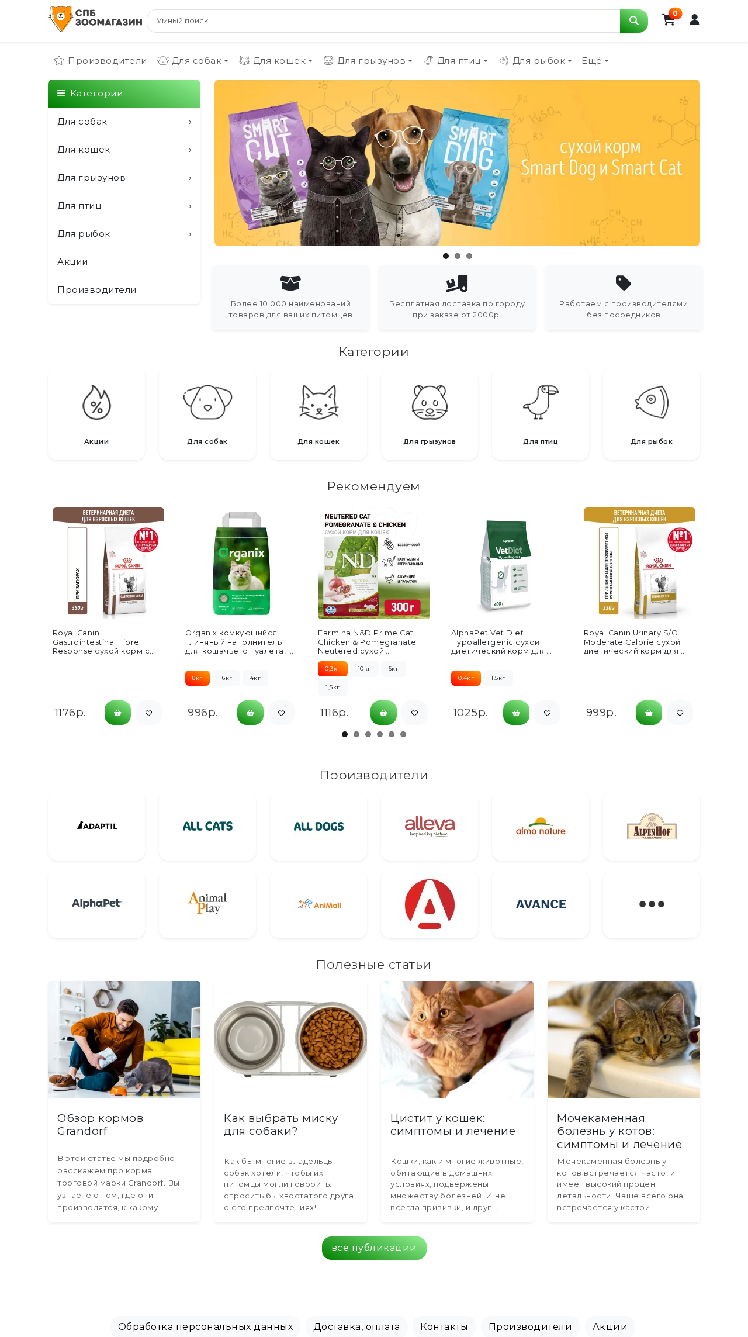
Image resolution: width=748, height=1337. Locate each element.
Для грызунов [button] (371, 60)
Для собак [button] (197, 60)
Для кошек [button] (279, 60)
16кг (226, 678)
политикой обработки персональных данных (522, 1297)
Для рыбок (124, 233)
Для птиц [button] (459, 60)
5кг (394, 668)
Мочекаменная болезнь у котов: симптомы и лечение (619, 1131)
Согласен (374, 1316)
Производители (107, 60)
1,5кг (332, 687)
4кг (255, 678)
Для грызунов (124, 177)
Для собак (124, 121)
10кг (364, 668)
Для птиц (124, 205)
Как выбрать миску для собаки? (281, 1124)
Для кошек (124, 149)
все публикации (374, 1247)
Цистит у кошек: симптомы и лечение (452, 1124)
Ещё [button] (591, 60)
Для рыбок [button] (539, 60)
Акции (72, 261)
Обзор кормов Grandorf (100, 1124)
